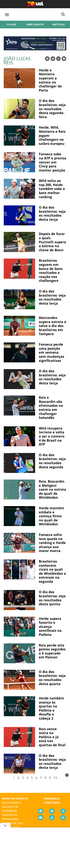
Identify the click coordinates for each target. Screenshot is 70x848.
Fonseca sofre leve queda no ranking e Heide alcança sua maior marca (52, 542)
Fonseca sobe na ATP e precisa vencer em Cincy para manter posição (52, 162)
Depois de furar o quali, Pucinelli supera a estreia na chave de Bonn (52, 242)
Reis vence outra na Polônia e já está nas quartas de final (52, 737)
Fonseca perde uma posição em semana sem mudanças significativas (51, 352)
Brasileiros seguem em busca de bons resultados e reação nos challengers (51, 270)
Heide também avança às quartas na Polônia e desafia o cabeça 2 (51, 708)
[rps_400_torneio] (35, 49)
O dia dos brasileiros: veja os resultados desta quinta (52, 598)
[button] (7, 14)
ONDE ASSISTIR (35, 24)
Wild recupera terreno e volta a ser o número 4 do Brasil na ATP (51, 436)
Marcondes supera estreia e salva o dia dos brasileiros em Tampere (52, 325)
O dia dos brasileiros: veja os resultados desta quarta (52, 677)
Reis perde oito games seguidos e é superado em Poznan (52, 651)
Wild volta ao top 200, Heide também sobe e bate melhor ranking (52, 188)
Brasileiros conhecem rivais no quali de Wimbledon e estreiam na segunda (52, 571)
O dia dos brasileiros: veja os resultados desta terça (52, 213)
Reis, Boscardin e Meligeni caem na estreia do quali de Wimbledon (52, 489)
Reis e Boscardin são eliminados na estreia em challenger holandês (51, 407)
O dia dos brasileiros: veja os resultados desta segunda (52, 461)
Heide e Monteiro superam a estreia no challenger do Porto (50, 80)
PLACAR (11, 24)
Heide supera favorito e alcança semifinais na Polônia (50, 626)
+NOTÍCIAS (58, 24)
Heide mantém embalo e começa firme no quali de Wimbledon (51, 516)
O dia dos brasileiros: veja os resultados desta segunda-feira (52, 108)
